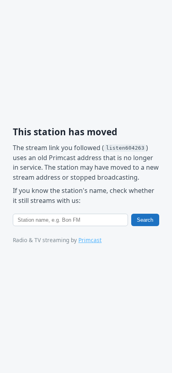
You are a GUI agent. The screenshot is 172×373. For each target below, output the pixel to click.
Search (145, 220)
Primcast (90, 240)
